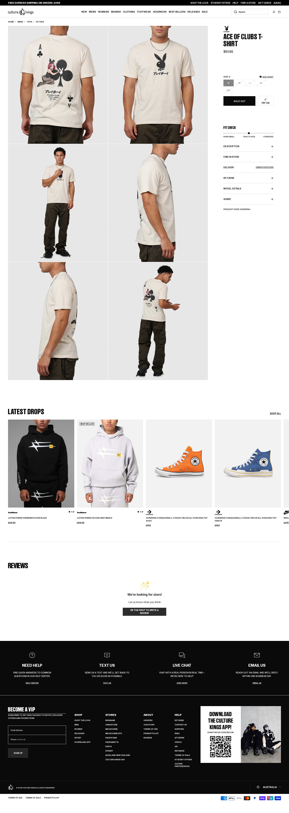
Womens (103, 11)
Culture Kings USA (115, 759)
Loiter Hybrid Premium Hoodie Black (27, 518)
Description (231, 146)
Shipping (179, 729)
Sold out (239, 101)
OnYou (178, 742)
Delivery (248, 167)
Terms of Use (150, 729)
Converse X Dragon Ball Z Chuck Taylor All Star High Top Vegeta (245, 519)
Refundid (179, 750)
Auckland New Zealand (117, 755)
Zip (176, 746)
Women (78, 729)
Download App (82, 742)
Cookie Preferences (182, 765)
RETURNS (228, 178)
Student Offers (183, 759)
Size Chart (267, 76)
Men (76, 724)
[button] (279, 12)
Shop (78, 714)
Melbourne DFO (113, 733)
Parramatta (112, 742)
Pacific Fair (111, 737)
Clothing (129, 11)
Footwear (144, 11)
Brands (116, 11)
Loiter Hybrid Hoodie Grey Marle (94, 518)
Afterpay (179, 737)
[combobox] (249, 12)
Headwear (160, 11)
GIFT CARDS (264, 3)
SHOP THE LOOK (199, 3)
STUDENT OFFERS (220, 3)
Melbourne (111, 729)
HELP (235, 3)
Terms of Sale (182, 755)
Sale (205, 11)
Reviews (147, 737)
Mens (92, 11)
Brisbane (110, 720)
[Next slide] (281, 463)
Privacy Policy (151, 733)
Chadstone (111, 724)
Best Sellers (177, 11)
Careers (148, 720)
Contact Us (181, 724)
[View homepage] (20, 11)
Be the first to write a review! (144, 611)
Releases (193, 11)
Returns (179, 720)
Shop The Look (82, 720)
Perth (108, 746)
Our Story (149, 724)
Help (178, 714)
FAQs (177, 733)
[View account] (274, 12)
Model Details (232, 188)
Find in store (231, 157)
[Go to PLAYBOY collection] (231, 29)
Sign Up (18, 753)
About (148, 714)
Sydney (109, 750)
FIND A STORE (248, 3)
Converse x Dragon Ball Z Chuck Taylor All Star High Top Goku (177, 519)
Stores (110, 714)
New (84, 11)
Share (227, 199)
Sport (77, 737)
